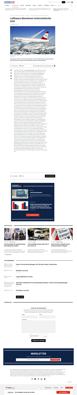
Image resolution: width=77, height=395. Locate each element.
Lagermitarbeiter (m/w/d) (24, 277)
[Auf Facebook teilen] (11, 70)
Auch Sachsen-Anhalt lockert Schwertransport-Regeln (60, 245)
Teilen (22, 65)
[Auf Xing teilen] (11, 78)
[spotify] (44, 378)
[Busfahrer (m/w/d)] (8, 270)
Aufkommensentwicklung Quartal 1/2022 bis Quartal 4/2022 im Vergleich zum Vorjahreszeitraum (41, 206)
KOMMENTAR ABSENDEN (38, 340)
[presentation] (72, 10)
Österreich (20, 143)
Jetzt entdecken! (63, 392)
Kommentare (15, 65)
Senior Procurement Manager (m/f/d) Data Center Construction (36, 264)
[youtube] (35, 378)
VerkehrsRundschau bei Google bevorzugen (44, 65)
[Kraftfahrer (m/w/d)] (8, 290)
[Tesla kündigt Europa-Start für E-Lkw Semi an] (38, 234)
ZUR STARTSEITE (50, 176)
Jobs (59, 2)
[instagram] (38, 378)
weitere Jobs (20, 297)
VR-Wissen (46, 5)
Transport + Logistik (24, 15)
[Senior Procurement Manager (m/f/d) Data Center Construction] (9, 265)
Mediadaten (48, 387)
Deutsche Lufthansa (30, 70)
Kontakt (56, 387)
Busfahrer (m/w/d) (22, 270)
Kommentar (24, 319)
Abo (63, 2)
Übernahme (42, 120)
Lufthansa (40, 73)
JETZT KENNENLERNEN (32, 215)
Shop (56, 2)
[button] (38, 389)
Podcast (40, 5)
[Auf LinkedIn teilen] (11, 75)
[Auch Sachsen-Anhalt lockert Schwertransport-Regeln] (62, 234)
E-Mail (23, 314)
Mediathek (28, 5)
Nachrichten (15, 5)
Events (34, 5)
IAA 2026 (22, 5)
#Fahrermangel (12, 241)
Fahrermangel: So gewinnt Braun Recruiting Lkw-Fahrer (14, 245)
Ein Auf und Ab (32, 209)
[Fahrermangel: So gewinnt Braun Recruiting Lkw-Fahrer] (15, 234)
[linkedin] (41, 378)
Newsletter (51, 2)
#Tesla (34, 241)
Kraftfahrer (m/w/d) (22, 290)
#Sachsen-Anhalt (59, 241)
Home (11, 15)
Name (40, 314)
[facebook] (32, 378)
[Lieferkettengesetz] (20, 193)
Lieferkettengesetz (36, 192)
